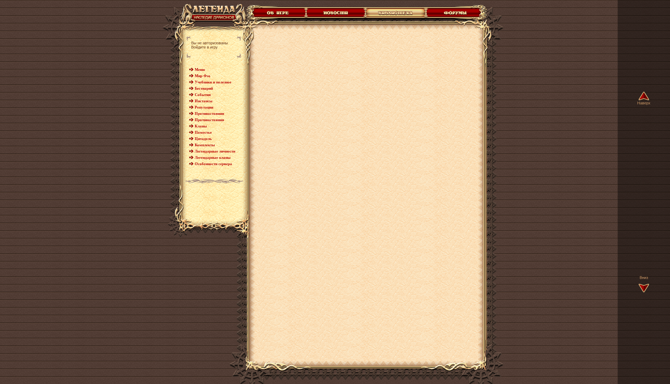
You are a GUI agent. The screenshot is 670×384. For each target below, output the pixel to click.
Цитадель (203, 138)
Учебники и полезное (213, 82)
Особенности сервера (213, 164)
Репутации (204, 107)
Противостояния (209, 113)
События (203, 95)
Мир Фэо (202, 76)
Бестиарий (204, 88)
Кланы (201, 126)
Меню (200, 69)
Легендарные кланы (213, 157)
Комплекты (205, 145)
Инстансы (204, 101)
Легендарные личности (215, 151)
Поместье (203, 132)
